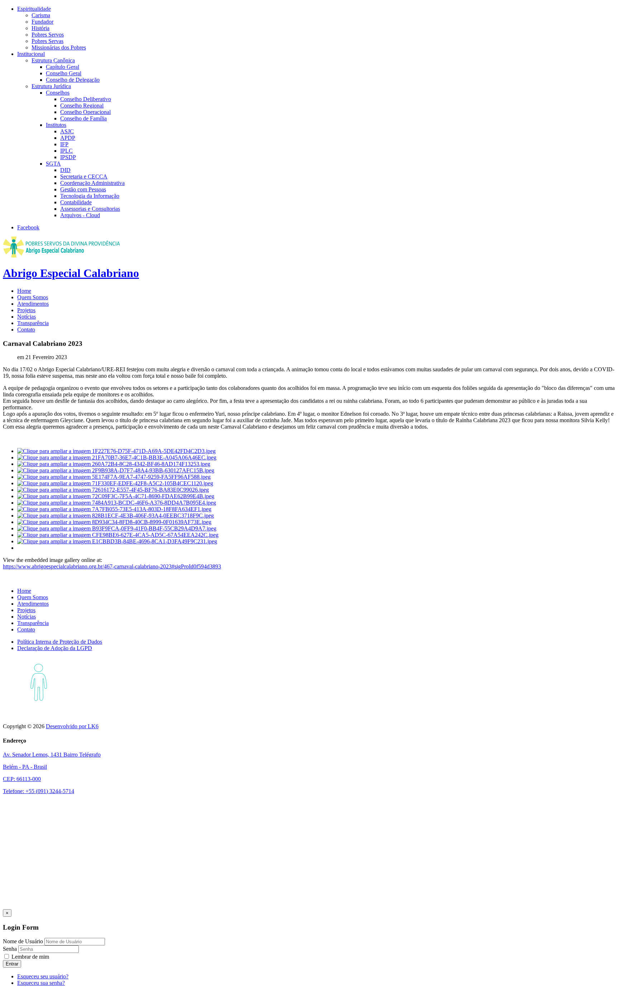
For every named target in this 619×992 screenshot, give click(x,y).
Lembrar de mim (29, 957)
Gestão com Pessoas (83, 189)
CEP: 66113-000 (22, 779)
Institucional (31, 54)
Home (24, 291)
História (40, 28)
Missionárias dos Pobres (59, 47)
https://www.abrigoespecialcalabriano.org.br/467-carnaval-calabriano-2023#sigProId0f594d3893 (112, 566)
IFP (64, 144)
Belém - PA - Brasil (25, 767)
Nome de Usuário (23, 941)
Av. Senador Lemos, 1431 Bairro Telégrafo (52, 755)
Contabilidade (76, 202)
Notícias (26, 317)
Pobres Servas (47, 41)
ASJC (67, 131)
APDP (67, 138)
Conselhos (57, 93)
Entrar (12, 964)
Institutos (56, 125)
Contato (26, 329)
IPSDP (68, 157)
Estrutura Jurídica (51, 86)
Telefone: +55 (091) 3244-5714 (38, 791)
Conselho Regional (82, 105)
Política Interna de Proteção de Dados (59, 642)
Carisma (41, 15)
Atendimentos (33, 304)
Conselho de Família (83, 118)
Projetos (26, 310)
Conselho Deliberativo (85, 99)
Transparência (33, 323)
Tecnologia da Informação (89, 196)
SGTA (53, 164)
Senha (10, 949)
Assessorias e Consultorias (90, 209)
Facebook (28, 227)
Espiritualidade (34, 9)
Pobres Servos (48, 35)
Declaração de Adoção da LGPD (54, 648)
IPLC (66, 151)
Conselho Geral (63, 73)
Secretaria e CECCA (83, 176)
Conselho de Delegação (73, 80)
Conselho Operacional (85, 112)
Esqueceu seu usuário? (42, 976)
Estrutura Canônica (53, 60)
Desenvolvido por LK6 (72, 726)
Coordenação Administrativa (92, 183)
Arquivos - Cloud (80, 215)
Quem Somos (32, 297)
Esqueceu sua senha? (41, 983)
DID (65, 170)
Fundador (42, 22)
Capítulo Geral (62, 67)
